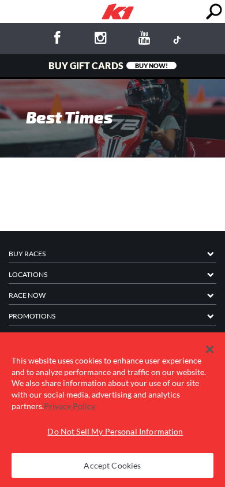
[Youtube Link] (144, 39)
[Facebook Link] (57, 39)
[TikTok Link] (177, 39)
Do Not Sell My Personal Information (115, 431)
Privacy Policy (69, 406)
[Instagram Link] (101, 39)
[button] (209, 349)
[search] (213, 12)
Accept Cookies (112, 465)
